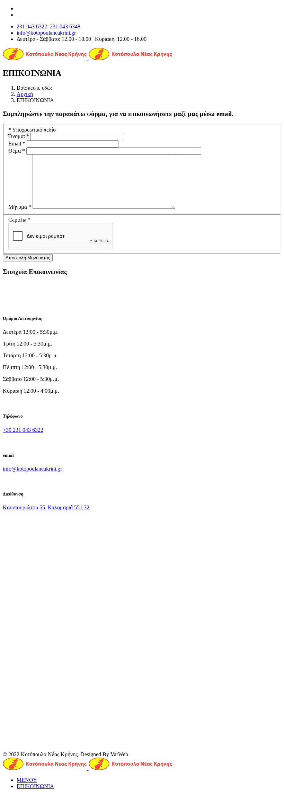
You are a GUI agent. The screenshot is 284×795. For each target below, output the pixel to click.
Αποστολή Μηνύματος (28, 257)
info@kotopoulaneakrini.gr (46, 33)
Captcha (19, 220)
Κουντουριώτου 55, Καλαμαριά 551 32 (46, 507)
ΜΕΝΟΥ (27, 780)
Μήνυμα (19, 207)
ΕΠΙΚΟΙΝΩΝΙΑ (35, 786)
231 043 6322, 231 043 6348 (48, 26)
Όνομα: (18, 136)
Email (16, 143)
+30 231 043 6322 (23, 430)
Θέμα (16, 151)
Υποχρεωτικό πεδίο (32, 130)
